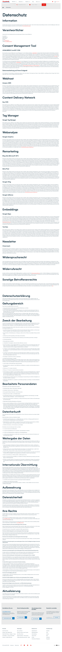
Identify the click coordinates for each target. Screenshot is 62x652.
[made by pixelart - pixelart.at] (57, 645)
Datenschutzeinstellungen (36, 273)
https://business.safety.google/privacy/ (27, 147)
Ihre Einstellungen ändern (27, 25)
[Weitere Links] (52, 1)
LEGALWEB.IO (34, 52)
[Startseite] (5, 2)
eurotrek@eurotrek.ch (8, 41)
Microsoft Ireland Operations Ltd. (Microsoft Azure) (31, 65)
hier (52, 285)
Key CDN (55, 56)
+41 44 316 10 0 (6, 40)
